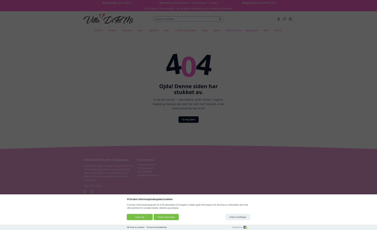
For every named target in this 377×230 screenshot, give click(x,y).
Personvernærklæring (157, 227)
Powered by (237, 227)
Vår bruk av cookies (135, 227)
